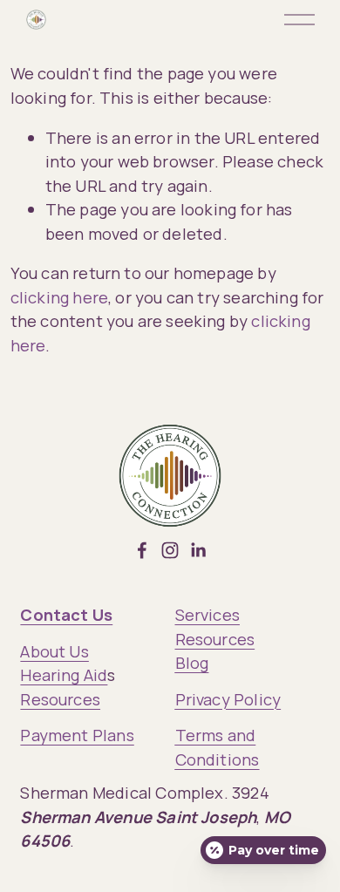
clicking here (59, 297)
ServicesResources (215, 626)
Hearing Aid (63, 674)
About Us (54, 651)
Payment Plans (76, 735)
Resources (60, 699)
